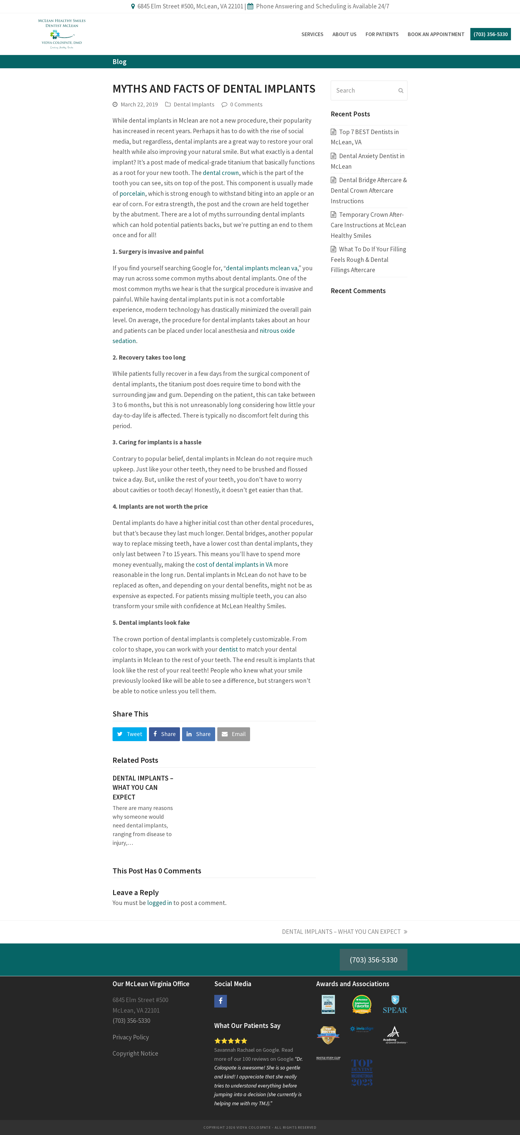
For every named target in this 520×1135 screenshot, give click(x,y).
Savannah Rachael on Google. (247, 1049)
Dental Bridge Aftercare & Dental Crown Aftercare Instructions (369, 190)
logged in (159, 903)
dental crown (221, 173)
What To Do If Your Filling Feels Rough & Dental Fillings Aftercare (368, 259)
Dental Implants (194, 104)
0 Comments (246, 104)
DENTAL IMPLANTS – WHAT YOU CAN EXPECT (143, 787)
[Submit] (400, 90)
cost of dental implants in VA (234, 564)
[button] (130, 734)
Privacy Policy (131, 1037)
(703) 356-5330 (374, 960)
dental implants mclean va (261, 268)
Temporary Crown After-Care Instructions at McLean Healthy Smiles (368, 224)
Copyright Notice (135, 1053)
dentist (228, 649)
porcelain (132, 193)
